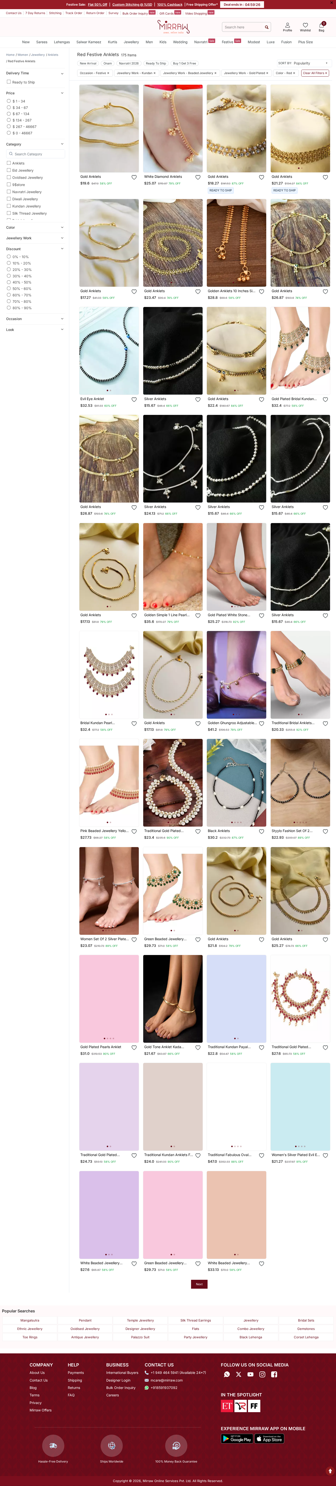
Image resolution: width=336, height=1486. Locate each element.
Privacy (36, 1403)
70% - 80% (22, 301)
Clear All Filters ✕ (315, 73)
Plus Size (305, 42)
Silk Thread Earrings (195, 1320)
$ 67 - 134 (21, 114)
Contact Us (13, 13)
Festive (231, 41)
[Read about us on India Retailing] (240, 1405)
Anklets (18, 163)
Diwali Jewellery (25, 199)
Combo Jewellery (250, 1329)
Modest (254, 42)
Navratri (204, 41)
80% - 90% (22, 307)
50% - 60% (22, 288)
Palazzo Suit (140, 1337)
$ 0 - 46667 (22, 133)
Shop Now (113, 164)
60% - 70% (22, 295)
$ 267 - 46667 (24, 126)
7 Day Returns (35, 13)
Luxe (271, 42)
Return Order (95, 13)
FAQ (71, 1395)
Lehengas (62, 42)
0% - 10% (21, 256)
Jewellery (131, 42)
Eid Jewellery (23, 170)
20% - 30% (22, 269)
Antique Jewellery (85, 1337)
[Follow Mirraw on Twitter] (238, 1374)
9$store (18, 185)
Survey (113, 13)
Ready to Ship (23, 82)
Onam (108, 63)
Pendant (85, 1320)
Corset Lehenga (306, 1337)
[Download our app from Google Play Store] (237, 1438)
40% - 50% (22, 282)
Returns (74, 1387)
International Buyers (122, 1372)
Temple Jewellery (140, 1320)
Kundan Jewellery (26, 206)
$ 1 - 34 (19, 101)
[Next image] (324, 128)
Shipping (75, 1380)
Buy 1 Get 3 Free (184, 63)
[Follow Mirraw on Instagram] (262, 1374)
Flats (195, 1329)
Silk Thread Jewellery (29, 213)
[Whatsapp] (226, 1374)
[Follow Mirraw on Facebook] (274, 1374)
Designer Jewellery (140, 1329)
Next (199, 1284)
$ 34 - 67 (20, 107)
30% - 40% (22, 276)
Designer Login (118, 1380)
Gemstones (306, 1329)
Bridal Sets (306, 1320)
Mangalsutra (29, 1320)
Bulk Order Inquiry (139, 13)
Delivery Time (17, 73)
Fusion (286, 42)
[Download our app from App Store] (269, 1438)
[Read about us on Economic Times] (227, 1405)
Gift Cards (169, 13)
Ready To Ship (156, 63)
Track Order (73, 13)
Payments (76, 1372)
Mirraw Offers (41, 1410)
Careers (112, 1395)
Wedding (180, 42)
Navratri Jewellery (27, 192)
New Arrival (88, 63)
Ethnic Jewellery (29, 1329)
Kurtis (112, 42)
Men (149, 42)
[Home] (174, 26)
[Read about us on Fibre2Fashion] (254, 1405)
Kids (162, 42)
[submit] (267, 27)
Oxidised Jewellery (27, 177)
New (26, 42)
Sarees (41, 42)
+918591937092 (164, 1387)
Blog (33, 1387)
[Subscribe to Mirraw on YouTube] (250, 1374)
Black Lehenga (251, 1337)
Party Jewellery (195, 1337)
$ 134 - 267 (22, 120)
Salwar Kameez (88, 42)
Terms (34, 1395)
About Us (37, 1372)
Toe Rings (29, 1337)
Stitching (55, 13)
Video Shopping (199, 13)
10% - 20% (22, 263)
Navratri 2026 (129, 63)
